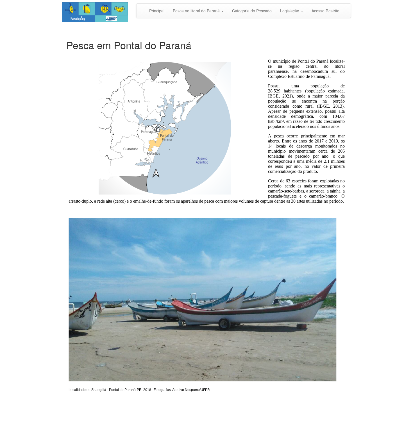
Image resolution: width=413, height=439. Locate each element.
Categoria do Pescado (252, 10)
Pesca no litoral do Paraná (197, 10)
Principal (156, 10)
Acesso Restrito (325, 10)
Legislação (290, 10)
